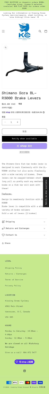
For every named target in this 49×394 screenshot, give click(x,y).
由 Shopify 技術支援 (37, 387)
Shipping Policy (13, 268)
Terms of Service (14, 280)
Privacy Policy (13, 286)
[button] (3, 31)
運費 (10, 107)
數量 (3, 117)
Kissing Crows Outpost (20, 387)
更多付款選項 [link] (24, 152)
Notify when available (24, 139)
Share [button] (8, 243)
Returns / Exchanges (16, 274)
